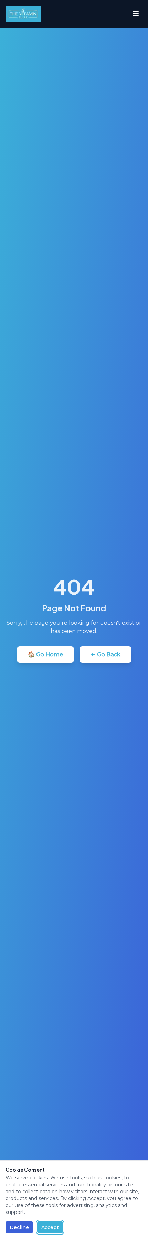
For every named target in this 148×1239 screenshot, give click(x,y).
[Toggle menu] (135, 14)
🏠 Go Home (45, 654)
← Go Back (105, 654)
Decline (19, 1227)
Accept (50, 1227)
